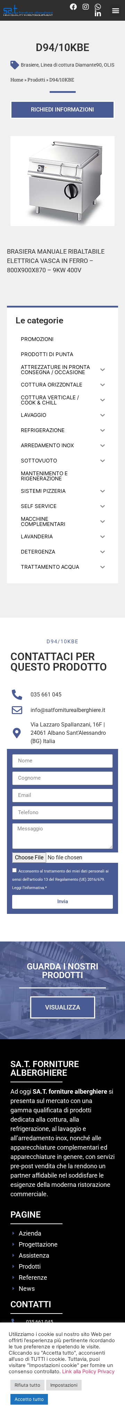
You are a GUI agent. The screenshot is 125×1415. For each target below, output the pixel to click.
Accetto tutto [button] (29, 1399)
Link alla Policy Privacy (88, 1371)
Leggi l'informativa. (28, 888)
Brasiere (30, 65)
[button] (116, 10)
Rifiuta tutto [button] (27, 1385)
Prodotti (36, 80)
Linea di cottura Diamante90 (71, 65)
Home (16, 80)
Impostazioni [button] (63, 1385)
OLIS (109, 65)
